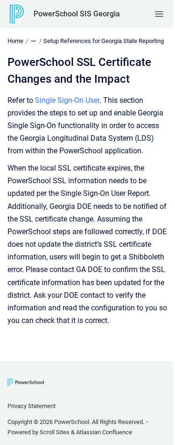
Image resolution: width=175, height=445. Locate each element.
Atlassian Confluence (104, 432)
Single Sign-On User (67, 100)
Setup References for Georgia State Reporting (103, 40)
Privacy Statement (31, 405)
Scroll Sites (55, 432)
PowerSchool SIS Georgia (77, 13)
